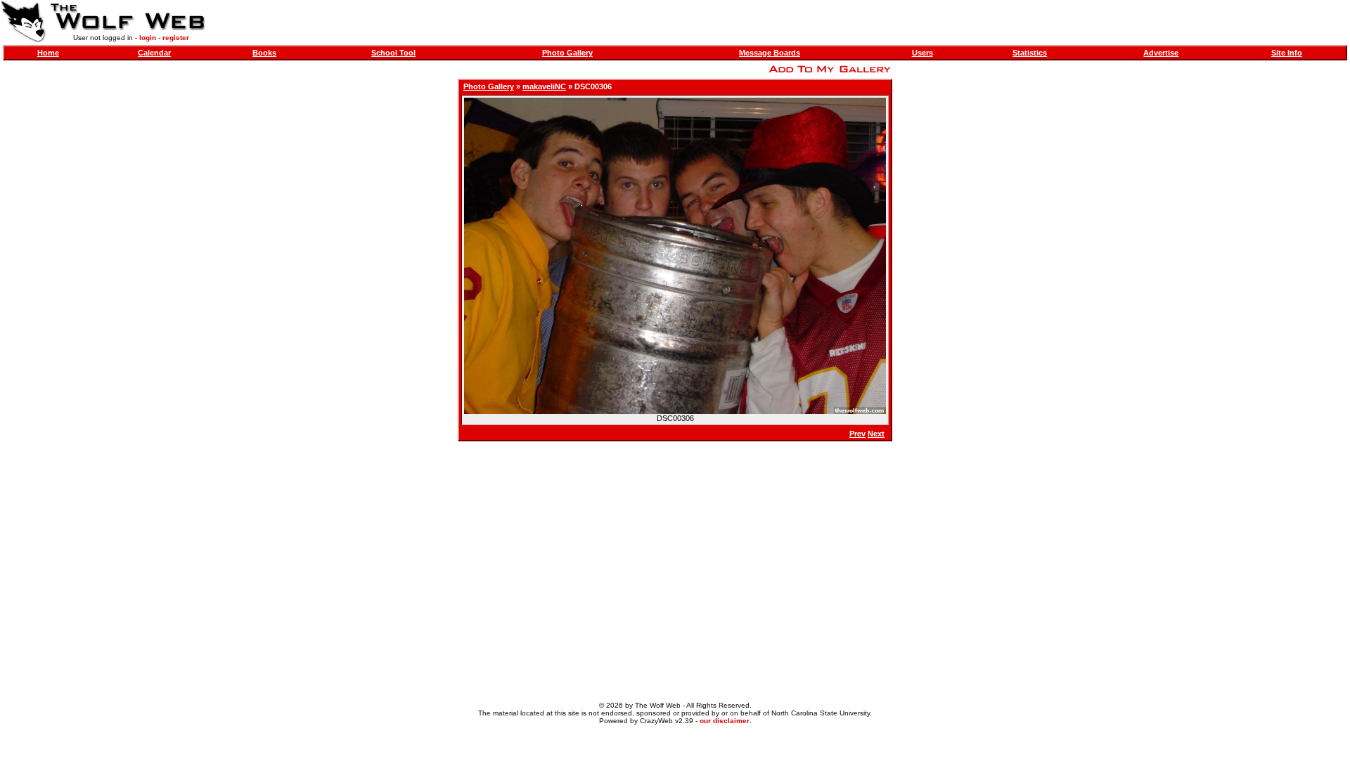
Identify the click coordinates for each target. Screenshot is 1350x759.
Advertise (1160, 52)
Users (922, 52)
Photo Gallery (567, 52)
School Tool (393, 52)
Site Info (1286, 52)
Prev (857, 433)
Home (48, 52)
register (175, 37)
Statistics (1029, 52)
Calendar (154, 52)
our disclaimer (725, 721)
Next (876, 433)
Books (264, 52)
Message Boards (769, 52)
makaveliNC (544, 86)
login (147, 37)
